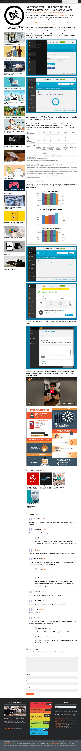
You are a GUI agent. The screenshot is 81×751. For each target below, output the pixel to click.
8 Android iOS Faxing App (59, 718)
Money (14, 1)
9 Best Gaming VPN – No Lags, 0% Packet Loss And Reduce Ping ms (14, 193)
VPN (19, 1)
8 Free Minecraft (58, 726)
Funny (24, 1)
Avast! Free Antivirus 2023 (62, 15)
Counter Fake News (7, 726)
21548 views (48, 709)
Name (28, 674)
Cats (41, 1)
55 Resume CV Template (59, 724)
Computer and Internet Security (37, 12)
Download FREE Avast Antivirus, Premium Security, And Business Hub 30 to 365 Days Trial (36, 717)
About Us (12, 724)
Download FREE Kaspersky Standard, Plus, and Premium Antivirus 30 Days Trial (13, 269)
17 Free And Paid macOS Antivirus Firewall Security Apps (13, 253)
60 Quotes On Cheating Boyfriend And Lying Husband (13, 147)
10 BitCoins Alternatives (8, 728)
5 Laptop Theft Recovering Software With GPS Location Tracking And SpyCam (13, 59)
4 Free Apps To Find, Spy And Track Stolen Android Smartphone (13, 74)
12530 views (47, 715)
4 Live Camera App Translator (60, 720)
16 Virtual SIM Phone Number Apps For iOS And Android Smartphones (14, 177)
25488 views (49, 704)
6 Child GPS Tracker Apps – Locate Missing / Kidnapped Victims (13, 208)
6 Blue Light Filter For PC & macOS (61, 723)
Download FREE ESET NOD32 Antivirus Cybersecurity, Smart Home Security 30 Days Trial (36, 724)
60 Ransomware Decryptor (60, 727)
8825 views (46, 722)
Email (28, 681)
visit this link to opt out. (54, 743)
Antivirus (30, 1)
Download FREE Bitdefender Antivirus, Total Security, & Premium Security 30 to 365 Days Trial (36, 731)
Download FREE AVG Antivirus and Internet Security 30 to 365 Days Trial (13, 238)
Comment (29, 655)
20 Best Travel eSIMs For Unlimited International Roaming (14, 103)
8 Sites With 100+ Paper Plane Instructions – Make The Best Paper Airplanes (13, 162)
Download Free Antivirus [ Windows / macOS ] (53, 12)
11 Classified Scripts (8, 729)
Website (28, 687)
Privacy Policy (7, 743)
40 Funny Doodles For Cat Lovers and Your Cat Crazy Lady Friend (14, 132)
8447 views (45, 729)
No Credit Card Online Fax (59, 721)
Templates (7, 1)
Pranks (35, 1)
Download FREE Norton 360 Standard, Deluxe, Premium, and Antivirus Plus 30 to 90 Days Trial (14, 223)
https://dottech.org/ (38, 181)
